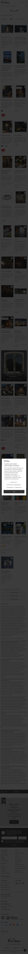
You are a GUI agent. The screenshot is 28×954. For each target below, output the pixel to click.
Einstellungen (10, 487)
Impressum (13, 482)
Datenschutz (18, 487)
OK (14, 491)
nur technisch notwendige (13, 484)
